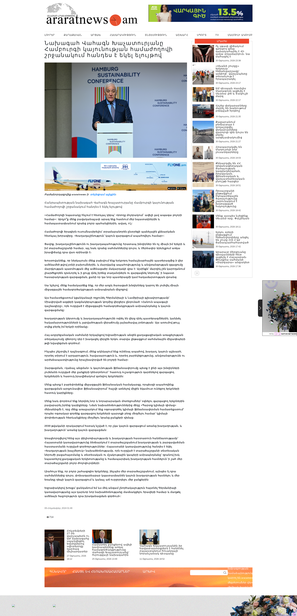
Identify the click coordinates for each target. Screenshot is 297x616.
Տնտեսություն (156, 35)
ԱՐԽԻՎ (149, 571)
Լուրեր (50, 35)
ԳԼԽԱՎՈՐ (58, 571)
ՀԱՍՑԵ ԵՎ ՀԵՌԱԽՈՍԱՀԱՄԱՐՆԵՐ (101, 571)
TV (217, 35)
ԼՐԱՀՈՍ (222, 41)
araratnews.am (266, 563)
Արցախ (96, 35)
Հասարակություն (123, 35)
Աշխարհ (182, 35)
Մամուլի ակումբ (240, 35)
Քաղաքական (73, 35)
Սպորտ (201, 35)
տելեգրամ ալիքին (103, 194)
